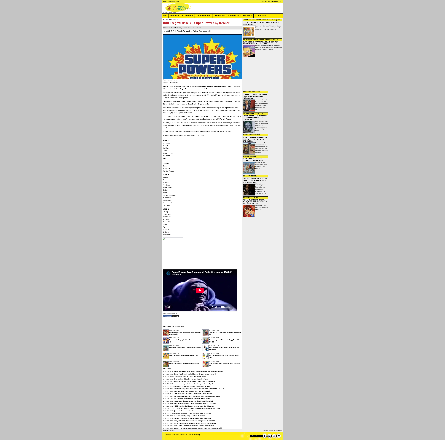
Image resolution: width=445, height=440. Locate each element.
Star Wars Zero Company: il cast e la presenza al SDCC (192, 386)
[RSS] (269, 436)
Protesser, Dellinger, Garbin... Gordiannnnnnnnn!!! (185, 340)
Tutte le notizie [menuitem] (174, 15)
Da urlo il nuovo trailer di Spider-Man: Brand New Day (191, 391)
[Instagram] (279, 436)
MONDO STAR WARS (250, 156)
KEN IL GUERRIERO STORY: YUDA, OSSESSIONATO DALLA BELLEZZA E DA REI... (255, 202)
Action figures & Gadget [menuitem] (203, 15)
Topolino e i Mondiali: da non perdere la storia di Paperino (192, 418)
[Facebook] (265, 436)
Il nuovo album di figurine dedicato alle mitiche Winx (191, 379)
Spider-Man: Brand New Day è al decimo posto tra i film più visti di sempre (198, 371)
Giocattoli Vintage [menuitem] (187, 15)
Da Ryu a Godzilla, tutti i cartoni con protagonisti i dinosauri (193, 421)
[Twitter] (274, 436)
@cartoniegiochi (205, 31)
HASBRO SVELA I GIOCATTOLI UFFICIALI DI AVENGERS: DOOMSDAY (255, 118)
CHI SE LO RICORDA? (250, 197)
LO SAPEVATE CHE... (250, 176)
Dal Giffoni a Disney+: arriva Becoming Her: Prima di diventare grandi (197, 396)
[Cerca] (280, 1)
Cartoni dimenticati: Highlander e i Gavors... (183, 363)
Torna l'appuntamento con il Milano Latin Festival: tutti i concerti (195, 423)
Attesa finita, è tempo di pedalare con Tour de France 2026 (193, 426)
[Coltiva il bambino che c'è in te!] (178, 7)
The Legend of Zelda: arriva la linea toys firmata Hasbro (192, 398)
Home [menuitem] (165, 15)
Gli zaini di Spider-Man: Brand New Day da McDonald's (192, 394)
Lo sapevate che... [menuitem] (261, 15)
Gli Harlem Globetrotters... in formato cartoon (184, 348)
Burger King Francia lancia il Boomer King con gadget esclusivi (195, 374)
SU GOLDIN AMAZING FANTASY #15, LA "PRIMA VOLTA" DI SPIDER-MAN (255, 139)
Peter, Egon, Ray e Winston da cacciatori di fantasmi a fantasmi (195, 403)
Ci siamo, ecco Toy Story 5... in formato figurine (189, 416)
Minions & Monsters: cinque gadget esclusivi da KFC (191, 413)
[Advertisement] (262, 74)
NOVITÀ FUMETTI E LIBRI (251, 135)
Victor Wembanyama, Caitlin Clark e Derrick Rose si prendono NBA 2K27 (198, 389)
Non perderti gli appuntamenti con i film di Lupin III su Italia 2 (193, 401)
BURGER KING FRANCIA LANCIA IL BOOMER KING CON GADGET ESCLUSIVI (260, 43)
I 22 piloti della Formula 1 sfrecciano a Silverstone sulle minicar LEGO (197, 408)
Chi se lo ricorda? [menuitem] (219, 15)
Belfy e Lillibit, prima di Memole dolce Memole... (224, 363)
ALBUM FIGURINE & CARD (252, 20)
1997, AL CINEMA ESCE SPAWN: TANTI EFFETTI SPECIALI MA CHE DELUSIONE (255, 180)
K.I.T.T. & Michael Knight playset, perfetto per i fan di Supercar (194, 406)
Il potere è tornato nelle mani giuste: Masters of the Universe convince (197, 428)
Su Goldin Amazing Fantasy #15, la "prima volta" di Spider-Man (194, 381)
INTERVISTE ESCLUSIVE (251, 92)
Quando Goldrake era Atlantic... (184, 411)
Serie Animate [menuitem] (247, 15)
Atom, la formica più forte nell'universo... (182, 355)
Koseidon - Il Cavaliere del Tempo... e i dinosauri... (225, 332)
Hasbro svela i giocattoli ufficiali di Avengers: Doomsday (192, 384)
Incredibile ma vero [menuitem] (234, 15)
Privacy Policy (278, 430)
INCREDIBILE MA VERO (251, 39)
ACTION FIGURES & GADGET (253, 113)
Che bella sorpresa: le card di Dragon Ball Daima (190, 376)
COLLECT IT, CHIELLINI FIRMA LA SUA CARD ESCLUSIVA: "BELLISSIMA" (255, 96)
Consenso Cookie (268, 430)
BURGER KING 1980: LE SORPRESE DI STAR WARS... (254, 160)
